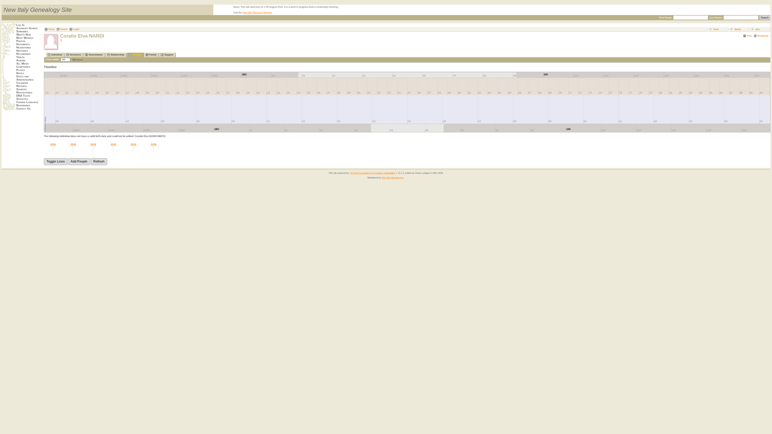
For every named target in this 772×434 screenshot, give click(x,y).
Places (20, 70)
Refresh (78, 59)
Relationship (117, 54)
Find (716, 29)
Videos (20, 57)
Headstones (23, 47)
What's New (23, 34)
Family (152, 54)
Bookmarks (23, 105)
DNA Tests (23, 95)
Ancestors (75, 54)
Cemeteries (23, 66)
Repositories (24, 92)
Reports (21, 86)
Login (76, 29)
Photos (20, 41)
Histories (22, 50)
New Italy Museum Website (257, 12)
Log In (20, 25)
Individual (56, 54)
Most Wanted (24, 37)
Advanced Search (27, 28)
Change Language (27, 102)
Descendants (96, 54)
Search (64, 29)
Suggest (168, 54)
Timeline (136, 54)
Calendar (22, 82)
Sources (21, 89)
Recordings (23, 53)
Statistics (22, 98)
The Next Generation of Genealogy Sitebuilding (372, 173)
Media (738, 29)
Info (758, 29)
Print (749, 36)
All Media (22, 63)
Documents (23, 44)
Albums (20, 60)
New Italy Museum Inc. (393, 177)
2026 (53, 144)
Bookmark (763, 36)
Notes (20, 73)
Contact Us (23, 108)
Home (51, 29)
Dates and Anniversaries (25, 78)
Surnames (22, 31)
